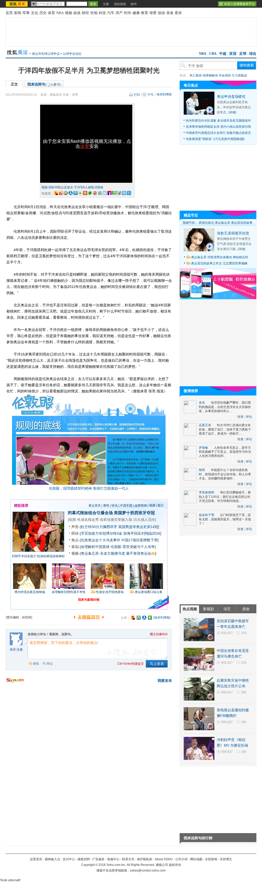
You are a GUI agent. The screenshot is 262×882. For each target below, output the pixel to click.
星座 (178, 13)
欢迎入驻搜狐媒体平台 (239, 4)
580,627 (227, 692)
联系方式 (128, 859)
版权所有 (175, 865)
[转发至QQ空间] (66, 193)
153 (243, 633)
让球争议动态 (72, 54)
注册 (106, 4)
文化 (34, 13)
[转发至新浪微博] (61, 193)
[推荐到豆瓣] (114, 193)
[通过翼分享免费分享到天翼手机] (80, 193)
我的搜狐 (120, 4)
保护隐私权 (144, 859)
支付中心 (69, 859)
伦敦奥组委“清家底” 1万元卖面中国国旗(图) (215, 139)
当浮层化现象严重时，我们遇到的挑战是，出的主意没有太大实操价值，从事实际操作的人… (225, 407)
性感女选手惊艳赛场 (110, 592)
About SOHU (164, 859)
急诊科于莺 (206, 515)
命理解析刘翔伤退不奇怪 (68, 592)
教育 (144, 13)
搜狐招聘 (84, 859)
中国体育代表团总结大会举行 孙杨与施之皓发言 (218, 133)
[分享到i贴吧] (109, 193)
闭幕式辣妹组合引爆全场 (90, 513)
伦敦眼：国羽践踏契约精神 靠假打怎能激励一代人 (89, 488)
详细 (232, 112)
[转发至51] (129, 193)
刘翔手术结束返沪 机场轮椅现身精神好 (38, 556)
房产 (119, 13)
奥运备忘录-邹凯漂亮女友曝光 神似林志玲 (219, 257)
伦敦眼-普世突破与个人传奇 (133, 547)
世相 (93, 13)
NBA (60, 13)
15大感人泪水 (144, 520)
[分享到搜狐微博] (133, 618)
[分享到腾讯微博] (75, 193)
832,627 (227, 633)
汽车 (110, 13)
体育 (51, 13)
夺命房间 (225, 75)
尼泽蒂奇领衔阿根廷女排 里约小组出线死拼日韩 (218, 126)
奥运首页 (95, 505)
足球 (242, 54)
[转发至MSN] (100, 193)
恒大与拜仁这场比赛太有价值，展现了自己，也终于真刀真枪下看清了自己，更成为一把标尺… (225, 429)
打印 (137, 94)
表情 (36, 663)
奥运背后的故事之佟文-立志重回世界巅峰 (219, 263)
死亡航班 (196, 75)
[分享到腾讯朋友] (90, 193)
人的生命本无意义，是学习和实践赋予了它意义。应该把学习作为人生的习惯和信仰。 (225, 452)
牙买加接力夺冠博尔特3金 (101, 533)
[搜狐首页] (17, 4)
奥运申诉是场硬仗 (231, 96)
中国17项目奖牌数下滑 (139, 540)
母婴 (153, 13)
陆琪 (202, 470)
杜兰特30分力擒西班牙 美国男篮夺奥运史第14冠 (119, 527)
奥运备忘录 (222, 222)
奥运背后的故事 (242, 222)
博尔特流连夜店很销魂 (29, 592)
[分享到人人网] (144, 618)
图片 (161, 505)
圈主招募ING (159, 634)
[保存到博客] (162, 617)
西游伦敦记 (206, 222)
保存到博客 (164, 94)
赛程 (106, 505)
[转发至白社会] (105, 193)
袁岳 (202, 402)
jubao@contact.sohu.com (148, 870)
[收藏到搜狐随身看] (150, 618)
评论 (249, 416)
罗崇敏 (203, 447)
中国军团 (126, 505)
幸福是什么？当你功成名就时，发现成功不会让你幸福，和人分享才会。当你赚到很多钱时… (225, 474)
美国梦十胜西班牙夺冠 (134, 513)
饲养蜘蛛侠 (210, 75)
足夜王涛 (205, 425)
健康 (136, 13)
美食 (169, 13)
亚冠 (232, 54)
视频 (68, 13)
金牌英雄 (141, 505)
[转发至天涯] (124, 193)
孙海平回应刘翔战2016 (141, 533)
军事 (26, 13)
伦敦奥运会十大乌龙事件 (100, 540)
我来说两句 (44, 84)
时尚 (127, 13)
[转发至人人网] (71, 193)
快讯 (115, 505)
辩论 (50, 663)
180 (243, 692)
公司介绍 (181, 859)
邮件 (134, 4)
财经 (85, 13)
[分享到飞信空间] (119, 193)
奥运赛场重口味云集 (148, 592)
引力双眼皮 (239, 75)
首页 (9, 13)
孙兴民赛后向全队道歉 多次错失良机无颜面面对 (218, 120)
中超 (222, 54)
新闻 (17, 13)
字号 (150, 94)
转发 (240, 416)
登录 (13, 649)
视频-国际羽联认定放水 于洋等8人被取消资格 (72, 187)
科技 (102, 13)
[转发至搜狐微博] (56, 193)
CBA (212, 54)
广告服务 (98, 859)
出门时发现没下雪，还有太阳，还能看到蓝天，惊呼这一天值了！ (225, 519)
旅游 (161, 13)
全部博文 (226, 859)
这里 (84, 146)
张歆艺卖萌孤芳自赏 (233, 233)
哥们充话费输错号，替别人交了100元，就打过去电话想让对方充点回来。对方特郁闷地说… (225, 497)
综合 (252, 54)
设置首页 (36, 859)
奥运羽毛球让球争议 (46, 54)
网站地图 (196, 859)
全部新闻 (211, 859)
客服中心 (113, 859)
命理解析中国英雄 (95, 547)
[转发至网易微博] (95, 193)
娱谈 (77, 13)
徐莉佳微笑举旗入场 (116, 520)
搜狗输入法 (52, 859)
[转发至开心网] (85, 193)
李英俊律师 (206, 492)
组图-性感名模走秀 (84, 520)
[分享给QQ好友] (139, 618)
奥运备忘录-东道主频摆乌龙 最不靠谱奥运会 (116, 553)
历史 (43, 13)
